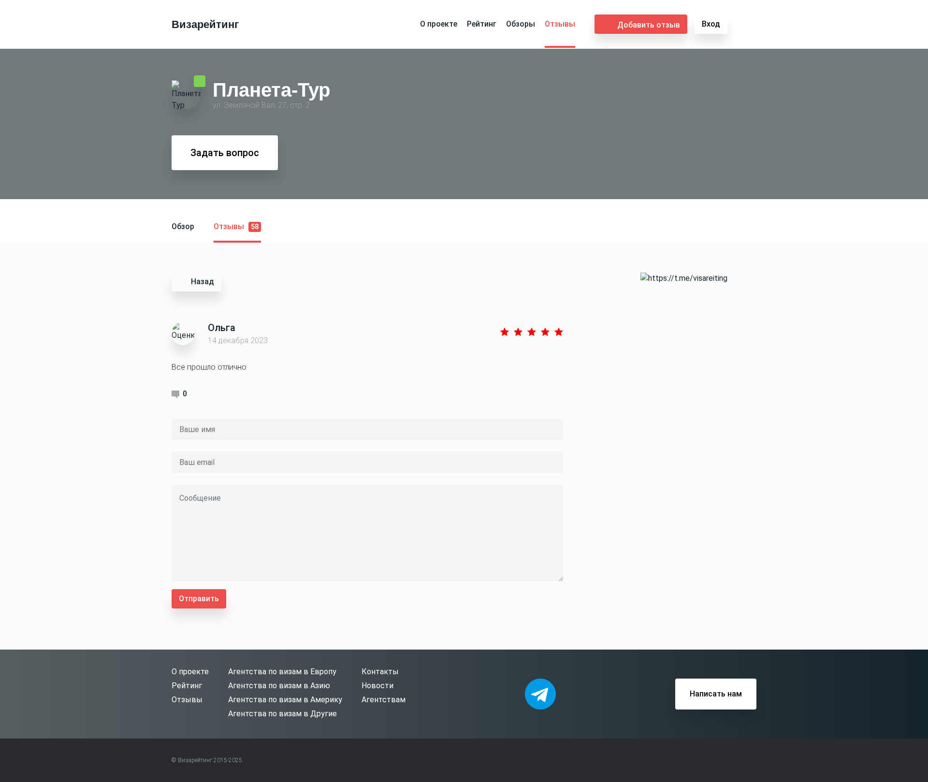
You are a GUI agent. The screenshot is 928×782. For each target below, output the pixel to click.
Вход (711, 24)
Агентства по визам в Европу (282, 671)
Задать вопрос (224, 153)
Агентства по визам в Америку (285, 699)
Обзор (183, 226)
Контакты (380, 671)
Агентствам (384, 699)
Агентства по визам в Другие (282, 713)
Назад (202, 281)
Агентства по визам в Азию (279, 685)
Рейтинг (481, 24)
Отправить (199, 598)
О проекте (438, 24)
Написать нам (716, 693)
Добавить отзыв (648, 24)
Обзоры (520, 24)
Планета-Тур (271, 89)
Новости (377, 685)
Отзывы (560, 24)
